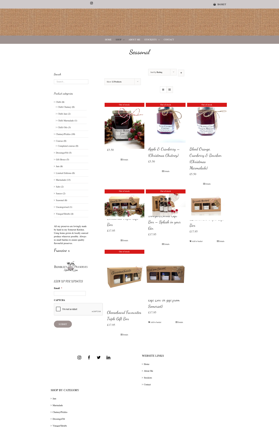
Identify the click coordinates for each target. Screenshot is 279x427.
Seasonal (60, 200)
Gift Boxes (61, 159)
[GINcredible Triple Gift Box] (207, 201)
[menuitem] (219, 4)
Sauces (59, 193)
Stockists (148, 377)
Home (146, 364)
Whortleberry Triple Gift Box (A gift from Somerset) (164, 300)
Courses (59, 140)
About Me (148, 370)
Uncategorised (62, 206)
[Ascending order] (181, 73)
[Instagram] (79, 357)
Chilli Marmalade (66, 120)
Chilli (58, 101)
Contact (147, 384)
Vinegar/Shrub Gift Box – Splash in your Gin (164, 222)
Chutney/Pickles (63, 134)
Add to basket (197, 241)
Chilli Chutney (64, 106)
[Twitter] (99, 357)
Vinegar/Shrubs (63, 213)
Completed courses (66, 145)
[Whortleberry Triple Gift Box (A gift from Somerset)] (166, 268)
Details (125, 159)
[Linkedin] (108, 357)
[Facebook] (89, 357)
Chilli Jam (62, 113)
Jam (57, 166)
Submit (63, 324)
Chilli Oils (62, 127)
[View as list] (169, 89)
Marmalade (61, 179)
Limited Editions (63, 173)
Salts (58, 186)
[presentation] (78, 309)
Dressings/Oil (62, 152)
